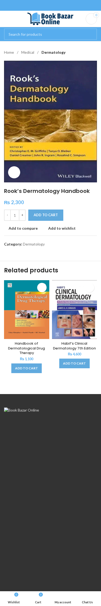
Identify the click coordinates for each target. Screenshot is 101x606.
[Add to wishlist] (42, 287)
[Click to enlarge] (14, 172)
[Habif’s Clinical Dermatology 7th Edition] (74, 309)
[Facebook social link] (47, 5)
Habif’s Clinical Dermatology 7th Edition (74, 346)
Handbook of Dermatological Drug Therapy (26, 348)
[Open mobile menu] (6, 18)
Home (9, 52)
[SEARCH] (91, 34)
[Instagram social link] (54, 5)
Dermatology (53, 52)
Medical (28, 52)
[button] (26, 368)
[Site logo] (50, 18)
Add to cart (46, 215)
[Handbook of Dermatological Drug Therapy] (26, 309)
